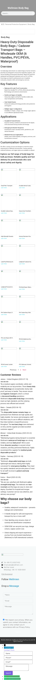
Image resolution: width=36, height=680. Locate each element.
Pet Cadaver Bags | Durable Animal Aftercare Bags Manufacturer (7, 312)
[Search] (33, 13)
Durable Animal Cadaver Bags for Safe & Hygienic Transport (25, 185)
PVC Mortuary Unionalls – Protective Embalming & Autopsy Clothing (25, 364)
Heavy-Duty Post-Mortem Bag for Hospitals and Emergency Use (25, 211)
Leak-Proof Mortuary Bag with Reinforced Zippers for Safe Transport (7, 261)
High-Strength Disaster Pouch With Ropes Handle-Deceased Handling (7, 236)
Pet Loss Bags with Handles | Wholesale (7, 338)
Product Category (8, 31)
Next (24, 370)
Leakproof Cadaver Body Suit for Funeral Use (25, 261)
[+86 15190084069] (5, 676)
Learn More (4, 187)
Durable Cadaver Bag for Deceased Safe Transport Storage (7, 211)
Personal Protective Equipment (16, 24)
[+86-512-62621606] (5, 679)
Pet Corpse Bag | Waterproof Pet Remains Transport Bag (25, 312)
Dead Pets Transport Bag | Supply (7, 185)
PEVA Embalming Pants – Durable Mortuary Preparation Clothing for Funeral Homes (25, 339)
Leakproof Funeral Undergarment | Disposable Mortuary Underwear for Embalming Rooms (7, 287)
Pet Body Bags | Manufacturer (25, 287)
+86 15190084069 (13, 676)
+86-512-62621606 (13, 679)
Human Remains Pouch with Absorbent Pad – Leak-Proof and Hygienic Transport (25, 236)
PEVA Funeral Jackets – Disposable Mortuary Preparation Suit (7, 364)
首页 (2, 24)
